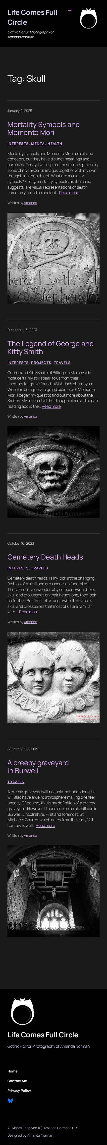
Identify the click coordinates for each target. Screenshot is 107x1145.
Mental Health (46, 143)
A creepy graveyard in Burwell (38, 767)
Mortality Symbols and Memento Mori (43, 128)
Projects (41, 362)
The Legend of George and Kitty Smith (50, 348)
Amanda (30, 202)
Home (12, 1071)
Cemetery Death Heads (45, 557)
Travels (62, 362)
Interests (18, 143)
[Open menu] (70, 10)
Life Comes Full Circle (42, 1035)
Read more (68, 192)
